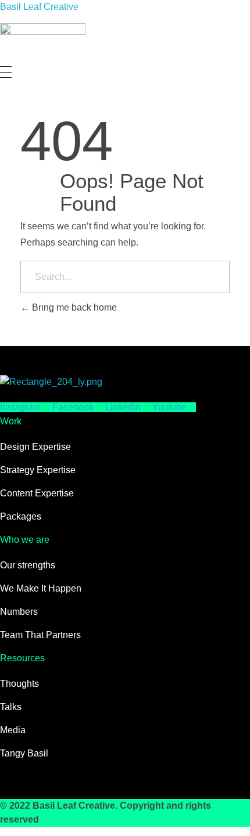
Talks (11, 707)
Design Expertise (35, 447)
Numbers (19, 612)
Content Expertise (37, 493)
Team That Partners (40, 635)
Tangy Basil (24, 753)
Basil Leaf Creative (39, 7)
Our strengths (27, 565)
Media (13, 730)
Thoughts (19, 684)
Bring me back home (73, 307)
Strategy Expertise (38, 470)
